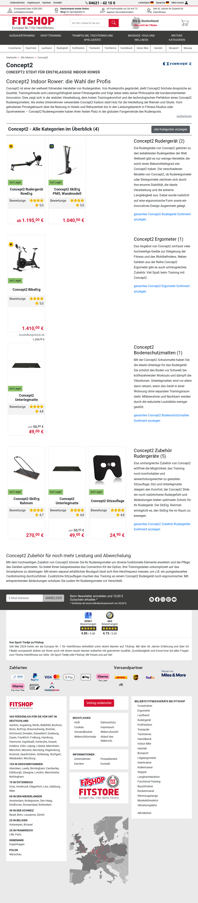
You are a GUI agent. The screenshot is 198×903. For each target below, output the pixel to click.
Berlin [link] (35, 725)
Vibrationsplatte (147, 805)
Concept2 (43, 57)
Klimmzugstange (147, 796)
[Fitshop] (33, 23)
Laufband (143, 715)
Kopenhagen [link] (17, 844)
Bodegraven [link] (32, 800)
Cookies (79, 727)
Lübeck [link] (40, 746)
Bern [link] (20, 814)
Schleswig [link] (43, 754)
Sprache (160, 2)
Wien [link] (12, 790)
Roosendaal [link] (30, 804)
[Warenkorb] (186, 23)
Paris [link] (18, 834)
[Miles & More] (174, 673)
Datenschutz (108, 722)
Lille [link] (11, 834)
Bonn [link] (12, 729)
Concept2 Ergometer (155, 239)
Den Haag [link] (46, 800)
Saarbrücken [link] (28, 754)
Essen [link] (12, 737)
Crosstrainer (144, 705)
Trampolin (143, 729)
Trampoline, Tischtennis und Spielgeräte (92, 38)
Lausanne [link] (30, 814)
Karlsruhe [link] (41, 741)
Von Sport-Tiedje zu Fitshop (26, 642)
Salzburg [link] (55, 786)
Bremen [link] (50, 729)
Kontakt (57, 2)
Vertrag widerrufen (99, 703)
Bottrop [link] (21, 729)
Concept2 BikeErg (26, 289)
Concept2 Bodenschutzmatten (155, 349)
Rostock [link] (14, 754)
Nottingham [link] (16, 776)
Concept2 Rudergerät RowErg (26, 191)
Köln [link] (23, 746)
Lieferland (143, 2)
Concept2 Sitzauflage (107, 501)
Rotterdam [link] (44, 804)
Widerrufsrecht (109, 732)
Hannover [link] (15, 741)
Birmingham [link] (37, 768)
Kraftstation (144, 724)
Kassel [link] (52, 741)
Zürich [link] (40, 814)
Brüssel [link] (28, 824)
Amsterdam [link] (16, 800)
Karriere (46, 2)
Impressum (33, 2)
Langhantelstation (148, 777)
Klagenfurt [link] (35, 786)
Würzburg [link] (29, 758)
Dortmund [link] (15, 733)
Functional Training (148, 781)
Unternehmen (17, 2)
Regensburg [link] (52, 750)
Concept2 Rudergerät (156, 141)
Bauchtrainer (145, 786)
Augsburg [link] (25, 725)
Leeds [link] (25, 768)
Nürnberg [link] (38, 750)
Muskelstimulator (147, 800)
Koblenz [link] (14, 746)
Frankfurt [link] (23, 737)
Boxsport (142, 753)
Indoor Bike (144, 743)
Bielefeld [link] (45, 725)
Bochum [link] (57, 725)
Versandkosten (83, 732)
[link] (151, 600)
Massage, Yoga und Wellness (141, 38)
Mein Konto (178, 2)
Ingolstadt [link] (28, 741)
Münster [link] (27, 750)
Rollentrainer (145, 767)
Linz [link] (45, 786)
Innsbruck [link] (22, 786)
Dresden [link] (27, 733)
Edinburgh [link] (15, 772)
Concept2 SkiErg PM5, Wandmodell (67, 191)
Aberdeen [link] (15, 768)
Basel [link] (12, 814)
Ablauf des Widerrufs (107, 739)
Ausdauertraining (22, 35)
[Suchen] (114, 23)
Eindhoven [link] (15, 804)
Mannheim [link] (52, 746)
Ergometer (143, 710)
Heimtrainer (144, 762)
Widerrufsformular (85, 736)
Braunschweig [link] (35, 729)
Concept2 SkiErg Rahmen (26, 501)
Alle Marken (27, 57)
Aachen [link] (13, 725)
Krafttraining (51, 35)
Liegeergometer (146, 758)
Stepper (142, 772)
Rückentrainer (145, 791)
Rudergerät (144, 720)
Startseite (11, 57)
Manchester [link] (52, 772)
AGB (77, 722)
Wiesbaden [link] (15, 758)
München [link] (14, 750)
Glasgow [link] (28, 772)
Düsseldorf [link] (40, 733)
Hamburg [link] (47, 737)
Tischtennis (144, 734)
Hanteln (142, 748)
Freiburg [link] (35, 737)
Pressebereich (109, 759)
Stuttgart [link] (55, 754)
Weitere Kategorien (177, 38)
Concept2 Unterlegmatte (26, 397)
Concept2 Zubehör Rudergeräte (153, 453)
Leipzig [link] (31, 746)
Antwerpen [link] (15, 824)
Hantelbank (144, 739)
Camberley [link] (52, 768)
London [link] (39, 772)
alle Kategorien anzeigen (170, 129)
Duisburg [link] (53, 733)
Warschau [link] (15, 854)
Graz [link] (12, 786)
